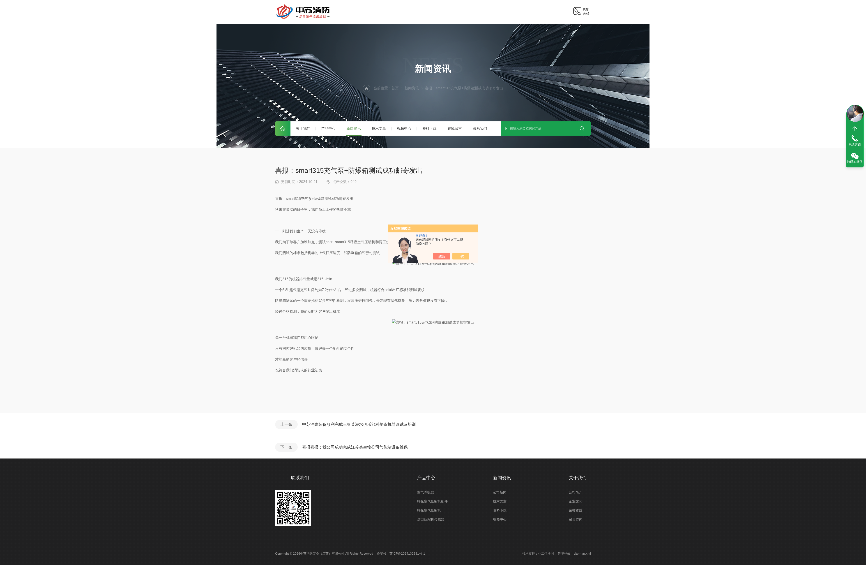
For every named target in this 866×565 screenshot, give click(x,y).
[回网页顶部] (854, 128)
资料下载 (429, 128)
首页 (282, 128)
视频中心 (404, 128)
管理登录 (563, 553)
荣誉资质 (575, 510)
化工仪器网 (546, 553)
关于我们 (303, 128)
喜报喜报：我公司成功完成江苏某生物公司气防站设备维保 (355, 447)
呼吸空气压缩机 (429, 510)
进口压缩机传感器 (430, 519)
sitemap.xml (582, 553)
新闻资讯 (353, 128)
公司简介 (575, 492)
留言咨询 (575, 519)
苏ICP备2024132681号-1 (407, 553)
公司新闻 (500, 492)
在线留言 (454, 128)
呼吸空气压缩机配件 (432, 501)
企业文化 (575, 501)
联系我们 (480, 128)
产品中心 (328, 128)
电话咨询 (854, 144)
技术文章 (379, 128)
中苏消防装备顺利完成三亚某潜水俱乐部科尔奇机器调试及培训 (359, 424)
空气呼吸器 (425, 492)
